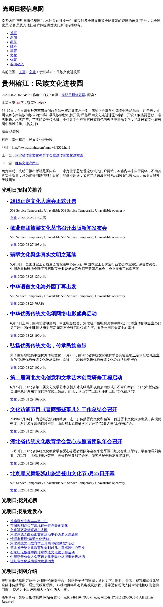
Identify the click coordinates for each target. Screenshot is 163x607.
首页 (13, 33)
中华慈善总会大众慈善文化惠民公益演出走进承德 (47, 556)
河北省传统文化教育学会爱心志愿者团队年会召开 (66, 441)
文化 (13, 55)
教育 (13, 51)
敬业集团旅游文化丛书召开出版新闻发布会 (58, 228)
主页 (22, 72)
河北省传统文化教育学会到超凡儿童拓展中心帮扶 (47, 548)
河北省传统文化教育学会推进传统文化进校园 (49, 155)
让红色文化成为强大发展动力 (32, 561)
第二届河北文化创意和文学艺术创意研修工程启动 (66, 377)
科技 (13, 42)
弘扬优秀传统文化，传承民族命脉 (48, 345)
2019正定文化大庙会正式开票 (43, 201)
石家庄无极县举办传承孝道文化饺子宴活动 (42, 552)
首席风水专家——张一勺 (29, 521)
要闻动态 (17, 64)
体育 (13, 59)
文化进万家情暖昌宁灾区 (29, 530)
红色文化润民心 (27, 163)
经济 (13, 46)
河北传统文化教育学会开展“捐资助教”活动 (42, 543)
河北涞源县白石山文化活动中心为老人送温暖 (44, 534)
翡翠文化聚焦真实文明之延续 (43, 254)
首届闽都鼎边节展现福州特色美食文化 (39, 525)
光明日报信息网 (73, 95)
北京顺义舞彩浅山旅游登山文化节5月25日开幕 (62, 473)
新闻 (13, 37)
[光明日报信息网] (23, 13)
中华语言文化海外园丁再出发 (43, 286)
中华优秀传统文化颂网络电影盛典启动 (53, 313)
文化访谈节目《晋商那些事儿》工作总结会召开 (63, 409)
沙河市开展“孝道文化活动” (30, 539)
